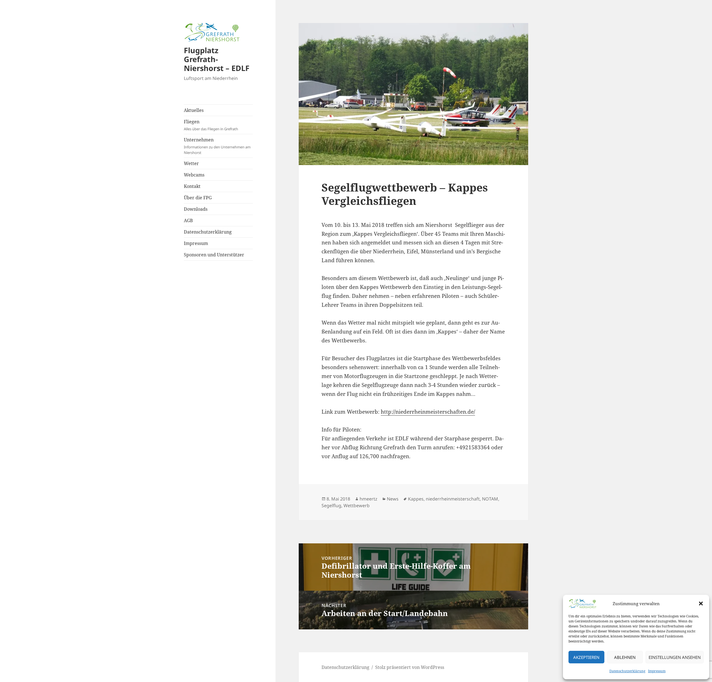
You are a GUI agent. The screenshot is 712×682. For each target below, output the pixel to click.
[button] (701, 603)
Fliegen (211, 125)
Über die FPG (198, 198)
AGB (188, 220)
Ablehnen (625, 657)
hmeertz (368, 499)
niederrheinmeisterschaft (453, 499)
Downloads (195, 209)
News (393, 499)
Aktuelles (194, 110)
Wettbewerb (356, 505)
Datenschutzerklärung (627, 671)
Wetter (191, 163)
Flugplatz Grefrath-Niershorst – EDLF (216, 59)
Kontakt (192, 186)
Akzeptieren (586, 657)
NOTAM (490, 499)
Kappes (416, 499)
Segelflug (331, 505)
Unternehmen (217, 146)
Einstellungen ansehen (675, 657)
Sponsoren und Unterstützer (214, 255)
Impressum (657, 671)
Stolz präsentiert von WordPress (409, 667)
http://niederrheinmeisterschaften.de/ (428, 411)
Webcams (194, 175)
